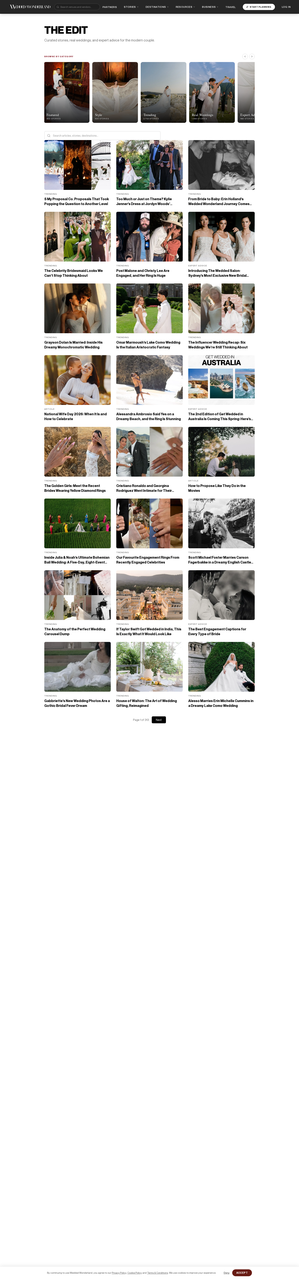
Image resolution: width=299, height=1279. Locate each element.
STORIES (130, 6)
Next (159, 720)
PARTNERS (110, 7)
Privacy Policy (119, 1272)
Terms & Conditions (157, 1272)
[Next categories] (252, 56)
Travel (230, 7)
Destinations (156, 6)
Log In (286, 6)
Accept (242, 1272)
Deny (226, 1272)
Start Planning (260, 7)
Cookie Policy (134, 1272)
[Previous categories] (245, 56)
